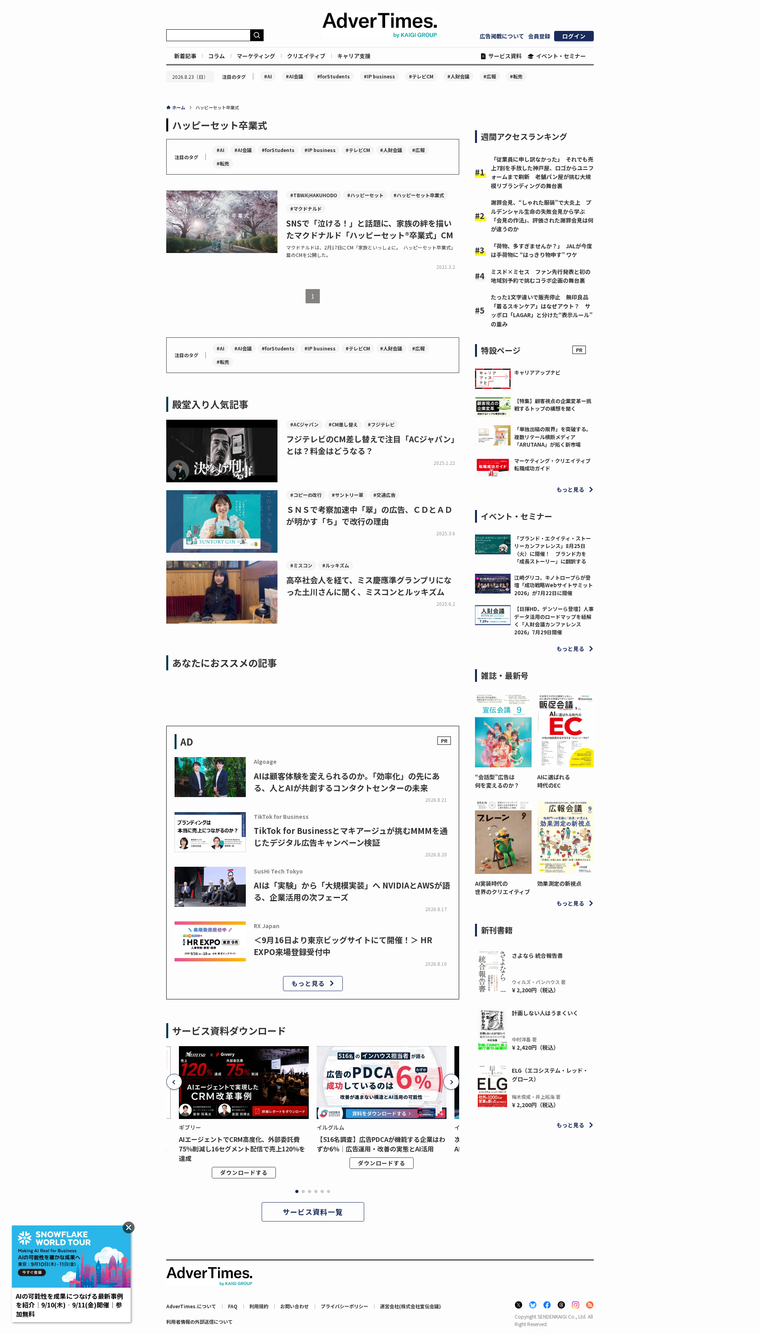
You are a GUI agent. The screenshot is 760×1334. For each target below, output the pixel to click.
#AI (268, 76)
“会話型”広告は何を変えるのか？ (497, 781)
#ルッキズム (335, 565)
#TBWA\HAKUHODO (313, 195)
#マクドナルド (306, 208)
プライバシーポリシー (344, 1306)
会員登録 (539, 36)
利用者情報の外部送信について (199, 1321)
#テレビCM (421, 76)
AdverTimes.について (191, 1306)
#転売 (516, 76)
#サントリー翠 (347, 494)
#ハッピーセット (365, 195)
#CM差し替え (343, 424)
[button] (174, 1082)
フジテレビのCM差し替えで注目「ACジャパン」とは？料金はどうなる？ (372, 445)
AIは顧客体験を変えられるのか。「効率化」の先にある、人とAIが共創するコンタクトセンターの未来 (347, 782)
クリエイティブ (306, 56)
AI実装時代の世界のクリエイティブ (502, 887)
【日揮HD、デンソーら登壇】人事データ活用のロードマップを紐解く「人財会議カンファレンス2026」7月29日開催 (554, 620)
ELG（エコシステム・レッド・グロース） (550, 1074)
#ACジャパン (304, 424)
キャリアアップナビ (537, 372)
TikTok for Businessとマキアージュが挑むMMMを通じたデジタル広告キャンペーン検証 (351, 836)
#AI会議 (294, 76)
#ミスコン (301, 565)
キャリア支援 (353, 56)
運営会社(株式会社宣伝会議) (410, 1306)
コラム (216, 56)
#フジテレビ (381, 424)
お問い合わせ (294, 1306)
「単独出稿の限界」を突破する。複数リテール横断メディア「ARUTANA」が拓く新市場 (552, 436)
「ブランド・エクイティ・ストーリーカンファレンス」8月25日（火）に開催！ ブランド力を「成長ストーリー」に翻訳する (552, 550)
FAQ (233, 1306)
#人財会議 (458, 76)
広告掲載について (502, 36)
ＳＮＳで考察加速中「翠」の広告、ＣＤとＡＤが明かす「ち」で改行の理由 (369, 515)
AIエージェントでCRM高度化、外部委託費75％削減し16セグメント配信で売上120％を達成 (242, 1148)
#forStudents (333, 76)
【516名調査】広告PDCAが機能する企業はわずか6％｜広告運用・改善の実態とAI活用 (381, 1143)
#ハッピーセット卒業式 (418, 195)
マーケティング (256, 56)
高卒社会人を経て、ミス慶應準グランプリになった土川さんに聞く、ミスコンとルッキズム (369, 586)
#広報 (489, 76)
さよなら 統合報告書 (537, 955)
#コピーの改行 (306, 494)
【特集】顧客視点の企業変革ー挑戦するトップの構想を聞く (552, 405)
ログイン (574, 36)
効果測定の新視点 (559, 883)
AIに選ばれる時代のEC (553, 781)
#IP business (379, 76)
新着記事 (185, 56)
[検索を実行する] (257, 35)
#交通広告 (384, 494)
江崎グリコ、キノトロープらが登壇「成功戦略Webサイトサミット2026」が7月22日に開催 (553, 585)
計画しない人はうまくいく (545, 1013)
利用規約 (258, 1306)
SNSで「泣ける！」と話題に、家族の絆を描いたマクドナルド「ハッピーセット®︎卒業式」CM (369, 229)
